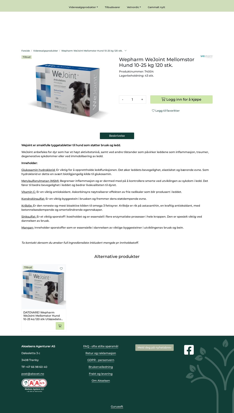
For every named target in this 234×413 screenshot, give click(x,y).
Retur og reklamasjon (100, 353)
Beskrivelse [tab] (117, 135)
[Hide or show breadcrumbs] (125, 51)
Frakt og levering (101, 373)
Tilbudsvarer (112, 7)
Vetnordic (133, 7)
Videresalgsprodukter (82, 7)
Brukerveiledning (101, 367)
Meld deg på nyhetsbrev (154, 347)
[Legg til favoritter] (61, 269)
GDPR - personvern (100, 360)
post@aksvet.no (32, 373)
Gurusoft (117, 406)
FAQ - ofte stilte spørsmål (100, 346)
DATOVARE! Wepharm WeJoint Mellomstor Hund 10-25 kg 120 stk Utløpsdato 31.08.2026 (42, 315)
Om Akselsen (101, 380)
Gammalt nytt (156, 7)
